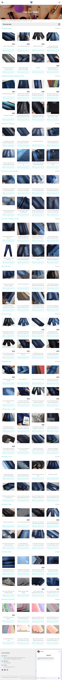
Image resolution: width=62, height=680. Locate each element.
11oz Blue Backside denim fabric (8, 93)
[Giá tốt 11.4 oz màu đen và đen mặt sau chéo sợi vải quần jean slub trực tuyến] (8, 346)
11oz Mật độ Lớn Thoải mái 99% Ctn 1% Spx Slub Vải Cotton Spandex (8, 190)
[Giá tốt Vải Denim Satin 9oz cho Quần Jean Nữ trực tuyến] (8, 371)
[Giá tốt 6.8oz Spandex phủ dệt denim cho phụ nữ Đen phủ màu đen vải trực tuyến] (8, 441)
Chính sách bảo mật (6, 677)
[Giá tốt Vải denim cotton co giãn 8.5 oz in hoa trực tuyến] (38, 250)
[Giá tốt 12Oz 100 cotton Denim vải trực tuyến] (38, 134)
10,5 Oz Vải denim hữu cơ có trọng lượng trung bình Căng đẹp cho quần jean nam (23, 476)
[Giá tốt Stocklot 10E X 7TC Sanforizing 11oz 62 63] (23, 562)
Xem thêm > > (58, 28)
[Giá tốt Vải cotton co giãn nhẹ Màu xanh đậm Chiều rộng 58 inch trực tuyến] (8, 203)
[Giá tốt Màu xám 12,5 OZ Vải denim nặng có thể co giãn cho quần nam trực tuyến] (38, 514)
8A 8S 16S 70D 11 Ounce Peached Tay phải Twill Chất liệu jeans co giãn (38, 450)
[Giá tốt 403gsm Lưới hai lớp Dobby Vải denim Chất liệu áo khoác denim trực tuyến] (38, 276)
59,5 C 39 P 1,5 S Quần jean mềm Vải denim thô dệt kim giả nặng (53, 307)
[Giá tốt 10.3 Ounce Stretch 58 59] (52, 488)
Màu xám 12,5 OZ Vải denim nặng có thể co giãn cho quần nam (38, 523)
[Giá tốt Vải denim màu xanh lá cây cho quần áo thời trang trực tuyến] (8, 60)
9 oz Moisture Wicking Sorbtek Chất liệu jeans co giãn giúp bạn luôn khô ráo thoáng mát (23, 428)
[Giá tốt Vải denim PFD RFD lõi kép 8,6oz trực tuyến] (8, 631)
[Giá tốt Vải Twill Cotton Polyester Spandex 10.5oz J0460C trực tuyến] (23, 60)
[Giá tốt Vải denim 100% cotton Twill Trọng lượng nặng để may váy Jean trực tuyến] (8, 155)
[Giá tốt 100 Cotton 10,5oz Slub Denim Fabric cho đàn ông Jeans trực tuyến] (38, 155)
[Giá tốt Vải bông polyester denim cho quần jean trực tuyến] (8, 229)
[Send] (59, 678)
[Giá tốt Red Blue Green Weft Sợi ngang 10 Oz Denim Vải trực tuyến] (8, 488)
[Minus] (59, 651)
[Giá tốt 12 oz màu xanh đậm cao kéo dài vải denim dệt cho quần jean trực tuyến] (52, 514)
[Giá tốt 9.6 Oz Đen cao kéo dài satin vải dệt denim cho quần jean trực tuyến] (38, 393)
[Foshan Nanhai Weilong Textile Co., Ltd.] (31, 2)
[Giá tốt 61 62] (38, 298)
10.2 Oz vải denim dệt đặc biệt (23, 46)
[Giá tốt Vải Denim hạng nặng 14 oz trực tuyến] (8, 514)
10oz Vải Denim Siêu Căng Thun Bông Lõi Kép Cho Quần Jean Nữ (53, 190)
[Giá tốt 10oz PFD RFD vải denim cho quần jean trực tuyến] (8, 609)
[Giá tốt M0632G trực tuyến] (38, 60)
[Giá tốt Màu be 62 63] (23, 631)
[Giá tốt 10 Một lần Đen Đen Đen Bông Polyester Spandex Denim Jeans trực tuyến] (23, 108)
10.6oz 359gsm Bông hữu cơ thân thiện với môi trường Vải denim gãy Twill (8, 428)
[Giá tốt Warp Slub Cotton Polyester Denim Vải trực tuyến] (8, 250)
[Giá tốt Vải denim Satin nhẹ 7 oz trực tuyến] (23, 371)
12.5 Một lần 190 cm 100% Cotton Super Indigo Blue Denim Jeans (8, 143)
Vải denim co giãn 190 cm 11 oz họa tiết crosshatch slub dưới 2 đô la (38, 212)
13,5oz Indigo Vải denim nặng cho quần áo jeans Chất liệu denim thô (38, 545)
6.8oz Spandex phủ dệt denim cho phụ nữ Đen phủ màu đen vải (8, 450)
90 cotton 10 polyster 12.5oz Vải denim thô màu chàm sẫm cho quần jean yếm (8, 571)
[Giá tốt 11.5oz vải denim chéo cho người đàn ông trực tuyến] (23, 346)
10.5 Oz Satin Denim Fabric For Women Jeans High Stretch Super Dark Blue (53, 402)
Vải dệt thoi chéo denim (52, 474)
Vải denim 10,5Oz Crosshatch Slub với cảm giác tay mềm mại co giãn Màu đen (23, 95)
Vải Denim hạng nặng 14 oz (8, 522)
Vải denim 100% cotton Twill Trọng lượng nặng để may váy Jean (8, 164)
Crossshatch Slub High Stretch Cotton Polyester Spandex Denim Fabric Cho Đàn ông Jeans (23, 333)
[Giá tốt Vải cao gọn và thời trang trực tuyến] (8, 108)
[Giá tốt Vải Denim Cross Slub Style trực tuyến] (8, 38)
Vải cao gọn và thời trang (8, 115)
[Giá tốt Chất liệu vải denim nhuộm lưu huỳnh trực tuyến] (38, 467)
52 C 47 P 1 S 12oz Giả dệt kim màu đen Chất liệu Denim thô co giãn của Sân (23, 307)
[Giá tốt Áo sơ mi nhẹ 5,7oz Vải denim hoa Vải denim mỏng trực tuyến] (23, 441)
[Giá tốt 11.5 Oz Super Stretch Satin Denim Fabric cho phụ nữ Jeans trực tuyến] (23, 393)
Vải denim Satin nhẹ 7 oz (23, 379)
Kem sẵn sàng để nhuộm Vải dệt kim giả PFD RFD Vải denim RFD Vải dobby (52, 640)
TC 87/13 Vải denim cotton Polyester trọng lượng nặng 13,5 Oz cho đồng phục (53, 238)
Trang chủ (5, 20)
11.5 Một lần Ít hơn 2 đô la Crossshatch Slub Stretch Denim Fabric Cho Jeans (38, 355)
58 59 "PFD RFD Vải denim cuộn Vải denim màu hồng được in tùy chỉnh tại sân (53, 619)
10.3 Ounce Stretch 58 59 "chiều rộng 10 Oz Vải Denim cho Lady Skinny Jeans (53, 497)
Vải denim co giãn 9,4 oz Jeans (38, 379)
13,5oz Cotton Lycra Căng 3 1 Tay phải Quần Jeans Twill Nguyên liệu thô (53, 571)
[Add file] (38, 678)
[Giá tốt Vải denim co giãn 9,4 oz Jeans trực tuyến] (38, 371)
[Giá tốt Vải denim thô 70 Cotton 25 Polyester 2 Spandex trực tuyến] (8, 276)
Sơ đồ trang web (14, 677)
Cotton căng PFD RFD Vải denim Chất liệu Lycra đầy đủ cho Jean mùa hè (38, 619)
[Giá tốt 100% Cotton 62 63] (8, 536)
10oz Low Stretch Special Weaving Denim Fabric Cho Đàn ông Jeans (38, 593)
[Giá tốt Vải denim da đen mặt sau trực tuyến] (38, 38)
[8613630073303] (7, 670)
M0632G (38, 67)
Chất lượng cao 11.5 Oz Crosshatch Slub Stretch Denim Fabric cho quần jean (53, 333)
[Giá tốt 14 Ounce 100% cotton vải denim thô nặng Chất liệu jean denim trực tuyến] (52, 536)
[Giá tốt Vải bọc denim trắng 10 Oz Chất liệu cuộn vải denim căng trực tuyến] (23, 609)
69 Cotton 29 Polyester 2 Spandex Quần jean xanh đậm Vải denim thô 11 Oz (8, 307)
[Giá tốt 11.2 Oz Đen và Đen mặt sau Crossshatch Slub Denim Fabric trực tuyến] (52, 346)
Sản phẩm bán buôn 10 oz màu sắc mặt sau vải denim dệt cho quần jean (53, 95)
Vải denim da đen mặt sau (38, 46)
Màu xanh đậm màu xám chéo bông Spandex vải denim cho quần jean (8, 333)
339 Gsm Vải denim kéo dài (23, 284)
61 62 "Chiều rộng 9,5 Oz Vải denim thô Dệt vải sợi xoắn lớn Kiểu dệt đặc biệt (38, 307)
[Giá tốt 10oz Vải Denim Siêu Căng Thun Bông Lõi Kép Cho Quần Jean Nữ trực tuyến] (52, 181)
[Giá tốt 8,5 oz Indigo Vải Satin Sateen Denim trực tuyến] (8, 393)
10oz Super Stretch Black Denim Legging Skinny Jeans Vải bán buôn (38, 117)
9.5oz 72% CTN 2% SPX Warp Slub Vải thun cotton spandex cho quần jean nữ (23, 190)
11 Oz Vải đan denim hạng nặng (23, 522)
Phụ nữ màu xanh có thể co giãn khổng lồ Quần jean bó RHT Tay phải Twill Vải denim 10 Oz (23, 497)
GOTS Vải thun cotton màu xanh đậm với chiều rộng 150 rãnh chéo (38, 190)
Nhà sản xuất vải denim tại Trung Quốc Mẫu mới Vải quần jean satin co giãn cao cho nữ (53, 259)
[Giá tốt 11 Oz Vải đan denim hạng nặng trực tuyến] (23, 514)
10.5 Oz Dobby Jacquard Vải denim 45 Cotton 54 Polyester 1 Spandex (53, 285)
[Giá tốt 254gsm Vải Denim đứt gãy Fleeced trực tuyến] (23, 583)
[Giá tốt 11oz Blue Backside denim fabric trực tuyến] (8, 86)
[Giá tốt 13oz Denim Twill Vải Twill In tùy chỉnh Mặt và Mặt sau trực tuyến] (8, 583)
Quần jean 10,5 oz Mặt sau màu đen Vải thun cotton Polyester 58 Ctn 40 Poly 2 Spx (38, 238)
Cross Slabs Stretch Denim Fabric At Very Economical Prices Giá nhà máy (53, 48)
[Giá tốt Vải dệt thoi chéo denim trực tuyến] (52, 467)
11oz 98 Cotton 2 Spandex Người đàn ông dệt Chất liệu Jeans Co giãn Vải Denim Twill (53, 450)
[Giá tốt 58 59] (52, 609)
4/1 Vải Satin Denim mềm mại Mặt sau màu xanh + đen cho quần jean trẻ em (53, 381)
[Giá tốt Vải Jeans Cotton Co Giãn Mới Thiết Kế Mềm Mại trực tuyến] (23, 203)
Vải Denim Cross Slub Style (8, 46)
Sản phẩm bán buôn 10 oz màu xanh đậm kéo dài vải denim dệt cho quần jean (38, 95)
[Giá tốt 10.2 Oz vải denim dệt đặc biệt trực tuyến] (23, 38)
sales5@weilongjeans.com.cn (9, 666)
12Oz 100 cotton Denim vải (38, 141)
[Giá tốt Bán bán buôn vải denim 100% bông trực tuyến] (52, 155)
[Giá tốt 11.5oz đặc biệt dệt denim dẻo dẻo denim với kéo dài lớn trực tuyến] (52, 60)
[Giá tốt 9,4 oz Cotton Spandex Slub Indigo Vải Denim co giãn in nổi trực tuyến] (52, 419)
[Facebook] (5, 670)
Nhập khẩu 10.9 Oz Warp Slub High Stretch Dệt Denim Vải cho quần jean (38, 333)
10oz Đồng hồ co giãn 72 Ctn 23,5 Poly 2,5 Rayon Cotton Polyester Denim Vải (23, 238)
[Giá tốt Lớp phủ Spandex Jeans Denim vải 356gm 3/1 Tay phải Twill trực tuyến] (38, 419)
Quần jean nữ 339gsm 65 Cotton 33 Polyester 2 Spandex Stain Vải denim (38, 497)
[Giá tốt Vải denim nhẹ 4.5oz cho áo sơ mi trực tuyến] (23, 155)
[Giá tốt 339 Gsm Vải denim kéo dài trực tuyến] (23, 276)
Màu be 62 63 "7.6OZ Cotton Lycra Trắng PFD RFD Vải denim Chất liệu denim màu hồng (23, 640)
